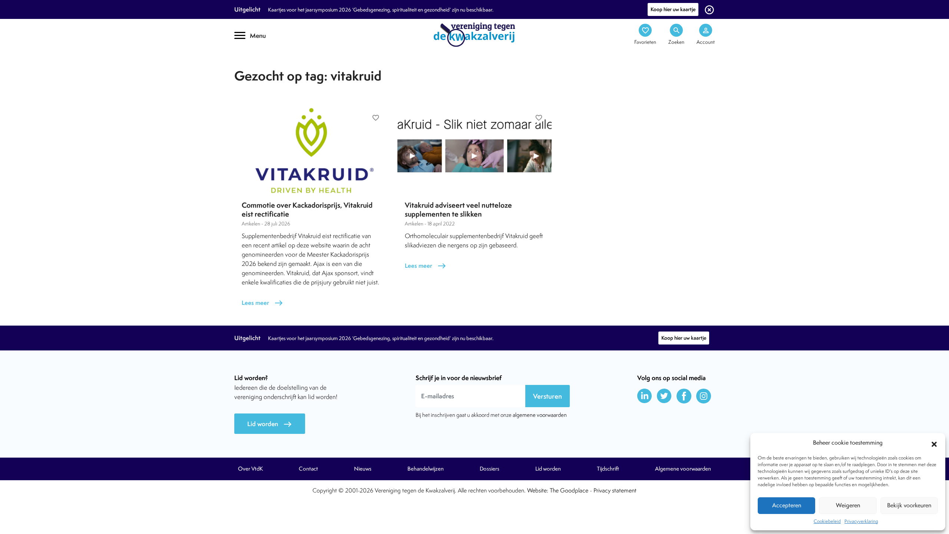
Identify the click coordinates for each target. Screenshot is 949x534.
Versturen (547, 396)
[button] (934, 443)
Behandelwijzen (425, 468)
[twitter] (664, 396)
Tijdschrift (259, 65)
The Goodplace (569, 490)
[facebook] (684, 396)
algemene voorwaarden (540, 414)
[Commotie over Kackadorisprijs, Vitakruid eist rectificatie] (311, 149)
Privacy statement (614, 490)
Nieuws (362, 468)
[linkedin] (644, 396)
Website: (537, 490)
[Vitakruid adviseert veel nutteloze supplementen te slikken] (474, 149)
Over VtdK (250, 468)
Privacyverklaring (861, 521)
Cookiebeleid (827, 521)
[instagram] (703, 396)
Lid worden (269, 424)
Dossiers (489, 468)
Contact (308, 468)
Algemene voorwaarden (683, 468)
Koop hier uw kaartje (673, 9)
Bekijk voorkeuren (909, 505)
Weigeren (848, 505)
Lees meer (262, 303)
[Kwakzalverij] (474, 34)
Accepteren (786, 505)
